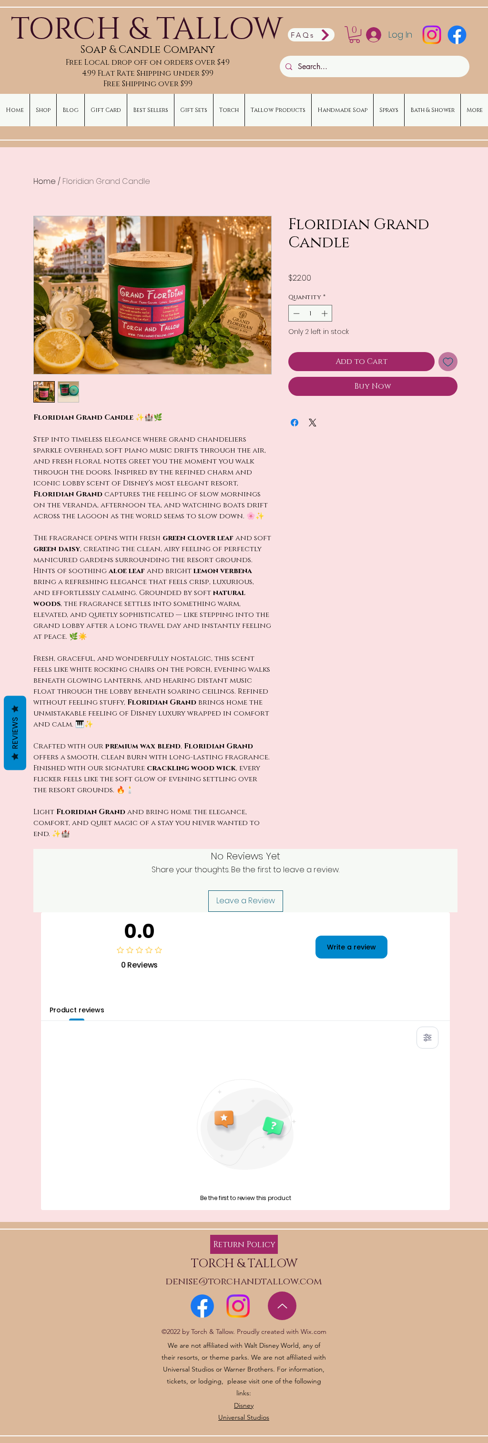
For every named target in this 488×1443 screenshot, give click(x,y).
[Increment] (325, 313)
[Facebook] (457, 34)
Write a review (351, 947)
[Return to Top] (282, 1306)
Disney (244, 1405)
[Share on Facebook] (294, 422)
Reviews (15, 732)
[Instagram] (431, 34)
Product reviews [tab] (77, 1010)
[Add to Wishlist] (448, 361)
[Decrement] (295, 313)
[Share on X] (312, 422)
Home (44, 181)
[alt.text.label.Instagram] (238, 1306)
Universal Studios (243, 1417)
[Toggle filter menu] (427, 1038)
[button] (355, 34)
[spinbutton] (310, 313)
